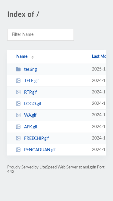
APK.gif (30, 127)
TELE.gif (31, 81)
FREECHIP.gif (36, 139)
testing (30, 70)
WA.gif (30, 115)
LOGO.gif (32, 104)
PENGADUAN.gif (40, 150)
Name (21, 57)
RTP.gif (30, 92)
